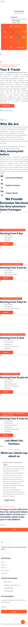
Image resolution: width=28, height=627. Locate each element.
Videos (18, 38)
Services (3, 567)
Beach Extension (15, 29)
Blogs (24, 37)
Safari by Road (15, 33)
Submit (14, 529)
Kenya (24, 31)
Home (11, 26)
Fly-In (12, 31)
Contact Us (4, 573)
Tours (5, 31)
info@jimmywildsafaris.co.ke (19, 19)
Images (18, 36)
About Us (17, 26)
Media (10, 37)
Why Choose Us (5, 570)
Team (5, 37)
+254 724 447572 (19, 13)
